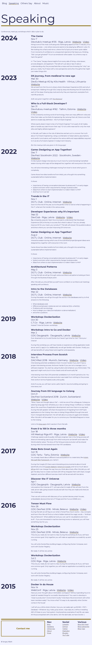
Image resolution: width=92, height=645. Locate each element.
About (37, 3)
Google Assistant (51, 467)
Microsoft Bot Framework (40, 460)
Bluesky (65, 633)
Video (86, 42)
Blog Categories (83, 627)
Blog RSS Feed (83, 624)
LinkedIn (65, 624)
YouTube (65, 635)
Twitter (65, 629)
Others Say (26, 3)
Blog (4, 3)
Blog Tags (81, 629)
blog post (42, 424)
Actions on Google (64, 467)
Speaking (14, 3)
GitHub (65, 627)
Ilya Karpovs (57, 99)
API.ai (33, 469)
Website (76, 42)
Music (45, 3)
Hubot (85, 457)
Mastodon (66, 631)
